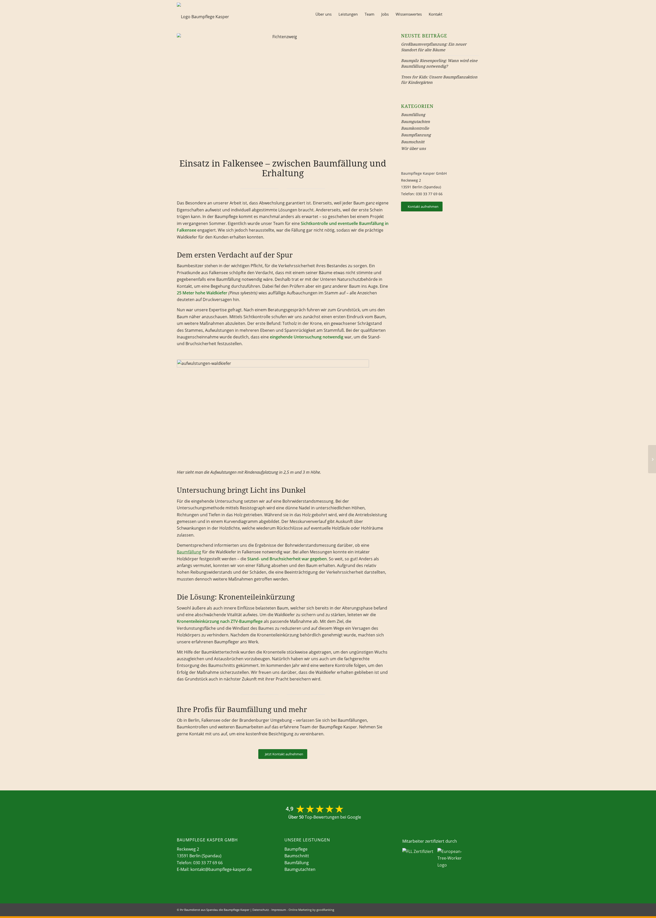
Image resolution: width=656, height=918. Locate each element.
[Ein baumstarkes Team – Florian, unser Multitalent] (652, 459)
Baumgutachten (415, 121)
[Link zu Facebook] (460, 14)
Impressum (278, 910)
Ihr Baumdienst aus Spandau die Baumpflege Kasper (214, 910)
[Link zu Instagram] (467, 14)
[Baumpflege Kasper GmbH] (204, 17)
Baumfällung (189, 552)
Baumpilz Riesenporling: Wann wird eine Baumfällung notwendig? (439, 63)
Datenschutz (260, 910)
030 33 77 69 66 (429, 193)
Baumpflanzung (416, 134)
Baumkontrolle (415, 128)
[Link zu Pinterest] (475, 14)
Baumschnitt (412, 141)
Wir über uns (413, 148)
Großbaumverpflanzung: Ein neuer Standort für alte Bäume (433, 47)
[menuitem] (323, 14)
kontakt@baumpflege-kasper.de (221, 869)
